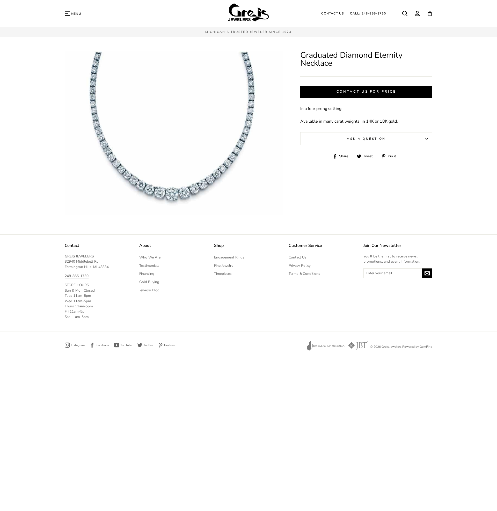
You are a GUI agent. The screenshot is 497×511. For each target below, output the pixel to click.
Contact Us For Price (366, 91)
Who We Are (149, 257)
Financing (146, 273)
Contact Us (332, 13)
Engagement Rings (229, 257)
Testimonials (149, 265)
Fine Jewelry (223, 265)
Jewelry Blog (149, 290)
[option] (248, 31)
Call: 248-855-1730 (368, 13)
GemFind (426, 347)
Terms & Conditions (304, 273)
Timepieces (223, 273)
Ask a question (366, 139)
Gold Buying (149, 281)
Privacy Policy (300, 265)
